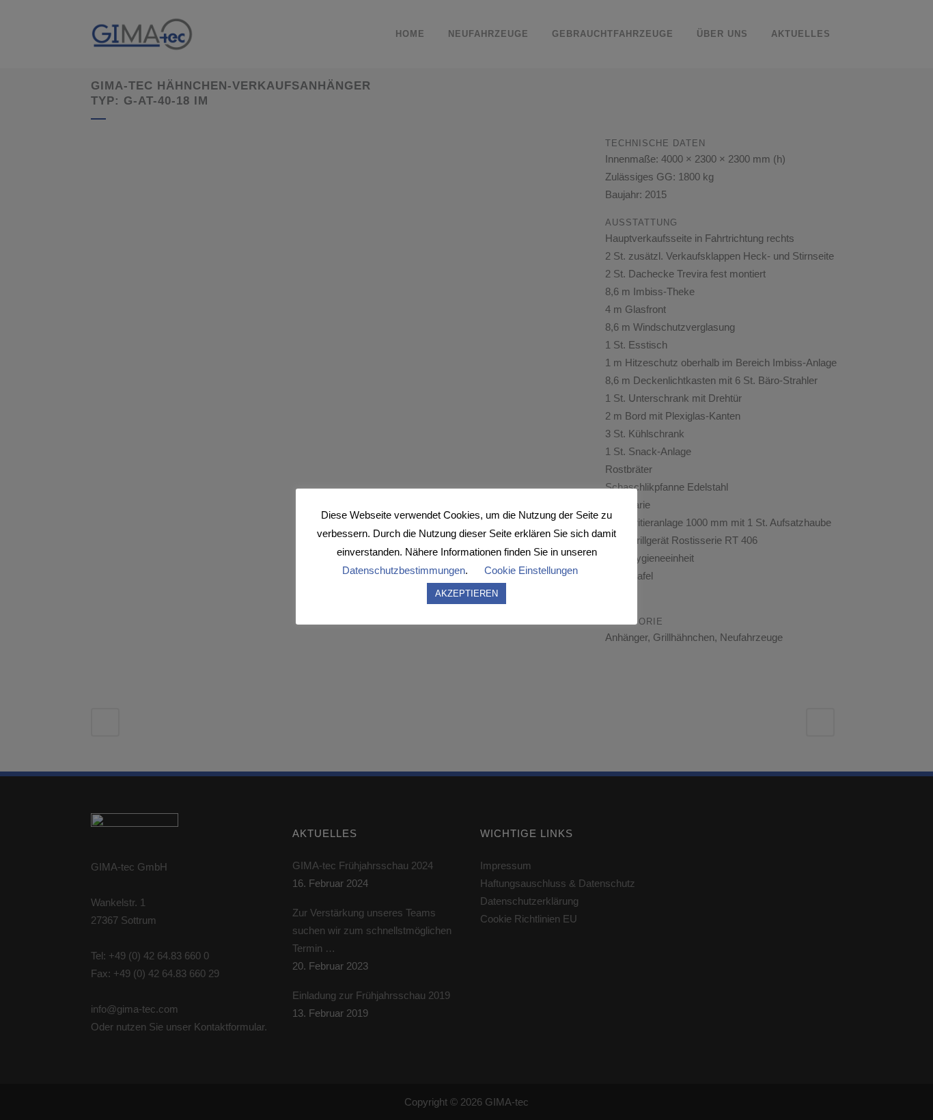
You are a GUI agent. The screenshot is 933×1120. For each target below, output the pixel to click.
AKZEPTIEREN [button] (466, 593)
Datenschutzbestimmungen (403, 570)
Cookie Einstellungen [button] (531, 570)
